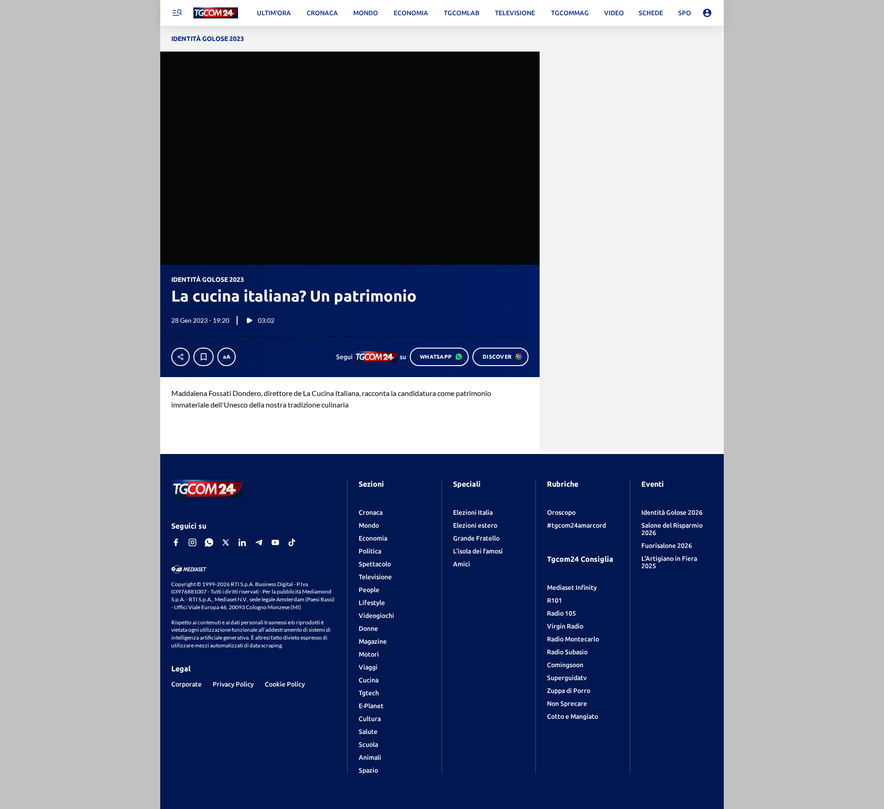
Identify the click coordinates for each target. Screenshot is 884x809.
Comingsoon (565, 665)
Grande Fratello (476, 538)
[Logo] (215, 13)
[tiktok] (292, 542)
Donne (368, 628)
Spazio (368, 770)
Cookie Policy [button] (285, 684)
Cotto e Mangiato (572, 716)
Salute (368, 731)
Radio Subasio (567, 652)
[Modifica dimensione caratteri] (226, 357)
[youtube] (275, 542)
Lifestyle (372, 602)
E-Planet (371, 706)
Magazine (373, 641)
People (369, 590)
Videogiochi (376, 615)
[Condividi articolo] (180, 357)
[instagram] (192, 542)
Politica (370, 551)
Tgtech (369, 693)
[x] (225, 542)
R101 (554, 600)
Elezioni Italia (473, 512)
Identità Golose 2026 (672, 512)
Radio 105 (561, 613)
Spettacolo (375, 564)
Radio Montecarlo (573, 639)
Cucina (368, 680)
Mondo (369, 525)
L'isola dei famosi (478, 551)
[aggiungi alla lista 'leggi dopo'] (203, 357)
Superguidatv (567, 677)
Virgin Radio (565, 626)
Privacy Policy (233, 684)
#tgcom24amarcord (576, 525)
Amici (461, 564)
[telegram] (258, 542)
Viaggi (368, 667)
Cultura (370, 718)
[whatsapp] (209, 542)
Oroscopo (561, 512)
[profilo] (707, 12)
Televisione (375, 577)
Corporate (186, 684)
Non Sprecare (567, 703)
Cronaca (371, 512)
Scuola (368, 744)
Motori (369, 654)
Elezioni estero (475, 525)
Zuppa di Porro (568, 690)
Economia (373, 538)
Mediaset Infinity (572, 587)
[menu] (176, 12)
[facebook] (175, 542)
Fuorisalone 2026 (666, 545)
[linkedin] (242, 542)
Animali (370, 757)
